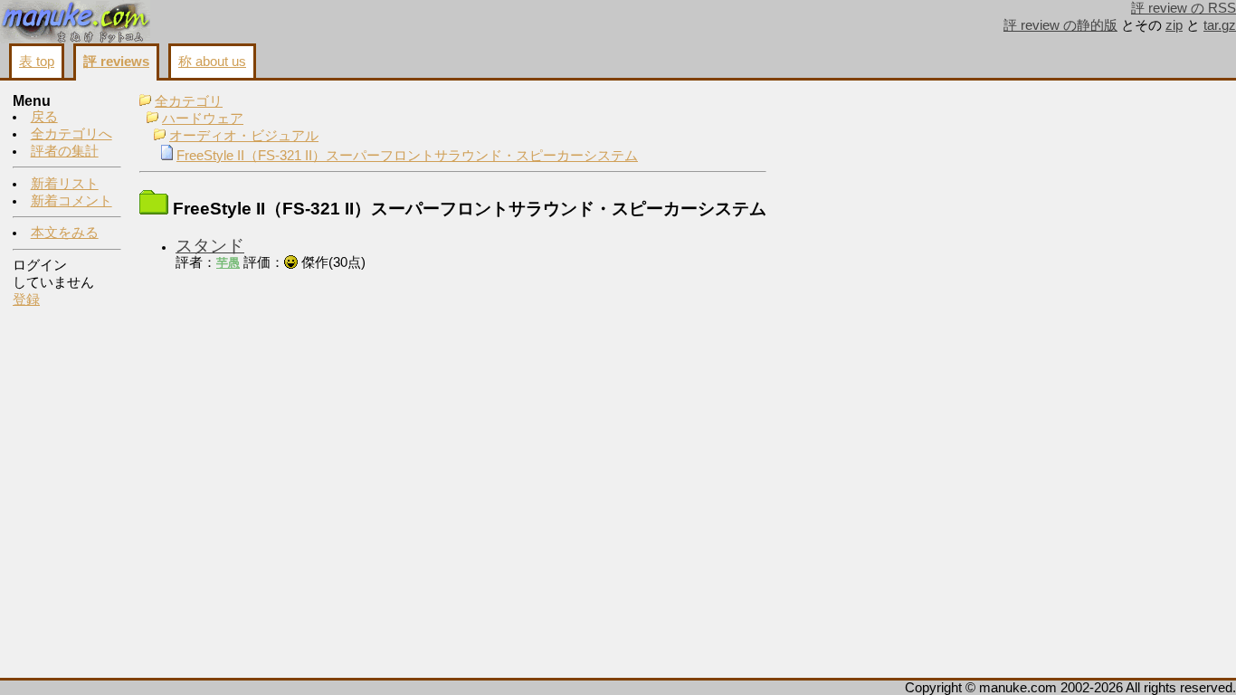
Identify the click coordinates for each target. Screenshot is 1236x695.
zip (1174, 25)
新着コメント (71, 201)
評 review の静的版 (1060, 25)
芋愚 (228, 263)
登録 (26, 299)
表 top (36, 61)
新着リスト (65, 183)
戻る (44, 116)
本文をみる (65, 232)
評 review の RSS (1183, 8)
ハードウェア (202, 118)
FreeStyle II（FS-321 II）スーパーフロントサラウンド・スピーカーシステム (407, 155)
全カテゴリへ (71, 134)
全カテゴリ (189, 101)
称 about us (212, 61)
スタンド (210, 245)
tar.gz (1219, 25)
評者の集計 (65, 151)
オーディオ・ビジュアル (244, 136)
